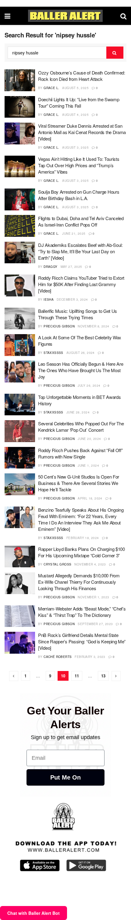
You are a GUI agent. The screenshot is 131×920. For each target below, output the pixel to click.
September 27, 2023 (95, 624)
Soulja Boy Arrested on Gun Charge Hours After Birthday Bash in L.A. (78, 194)
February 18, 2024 (82, 538)
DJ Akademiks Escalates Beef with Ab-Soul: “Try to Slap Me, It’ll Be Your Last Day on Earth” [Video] (80, 251)
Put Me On (65, 777)
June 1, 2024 (88, 465)
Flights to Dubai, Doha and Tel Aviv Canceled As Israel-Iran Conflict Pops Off (81, 221)
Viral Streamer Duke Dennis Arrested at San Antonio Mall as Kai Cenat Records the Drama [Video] (82, 132)
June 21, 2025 (73, 233)
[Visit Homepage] (65, 16)
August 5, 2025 (75, 88)
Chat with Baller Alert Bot (33, 913)
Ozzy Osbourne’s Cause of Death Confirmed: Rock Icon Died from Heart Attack (81, 75)
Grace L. (51, 88)
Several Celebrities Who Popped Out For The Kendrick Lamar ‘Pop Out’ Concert (81, 426)
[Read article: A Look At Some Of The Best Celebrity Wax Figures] (20, 345)
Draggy (50, 267)
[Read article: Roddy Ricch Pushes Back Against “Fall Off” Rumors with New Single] (20, 458)
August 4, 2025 (75, 114)
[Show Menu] (7, 16)
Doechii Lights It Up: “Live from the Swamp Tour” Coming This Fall (78, 102)
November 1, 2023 (93, 597)
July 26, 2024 (89, 385)
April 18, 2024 (90, 498)
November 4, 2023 (90, 564)
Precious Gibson (59, 326)
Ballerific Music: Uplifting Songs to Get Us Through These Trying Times (77, 314)
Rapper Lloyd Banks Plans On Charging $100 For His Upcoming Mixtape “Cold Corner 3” (81, 552)
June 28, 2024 (78, 412)
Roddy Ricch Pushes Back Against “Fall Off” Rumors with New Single (80, 453)
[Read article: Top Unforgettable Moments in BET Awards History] (20, 405)
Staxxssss (53, 353)
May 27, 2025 (71, 267)
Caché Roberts (58, 657)
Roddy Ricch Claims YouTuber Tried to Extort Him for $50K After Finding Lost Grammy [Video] (81, 284)
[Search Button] (123, 16)
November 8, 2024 (93, 326)
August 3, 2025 (75, 147)
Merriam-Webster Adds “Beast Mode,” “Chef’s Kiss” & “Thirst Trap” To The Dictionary (82, 611)
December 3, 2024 (72, 299)
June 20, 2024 (89, 439)
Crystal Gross (57, 564)
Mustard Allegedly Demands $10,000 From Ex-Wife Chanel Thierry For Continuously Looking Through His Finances (79, 581)
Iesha (49, 299)
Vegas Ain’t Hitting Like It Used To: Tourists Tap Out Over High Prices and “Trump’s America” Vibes (78, 165)
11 (77, 676)
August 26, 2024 (80, 353)
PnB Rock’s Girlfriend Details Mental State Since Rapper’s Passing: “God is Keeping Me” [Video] (82, 641)
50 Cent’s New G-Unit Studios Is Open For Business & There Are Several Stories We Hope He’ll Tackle (78, 483)
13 (103, 676)
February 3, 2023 (90, 657)
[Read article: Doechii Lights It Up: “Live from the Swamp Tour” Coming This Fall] (20, 107)
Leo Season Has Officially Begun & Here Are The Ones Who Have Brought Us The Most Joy (80, 370)
